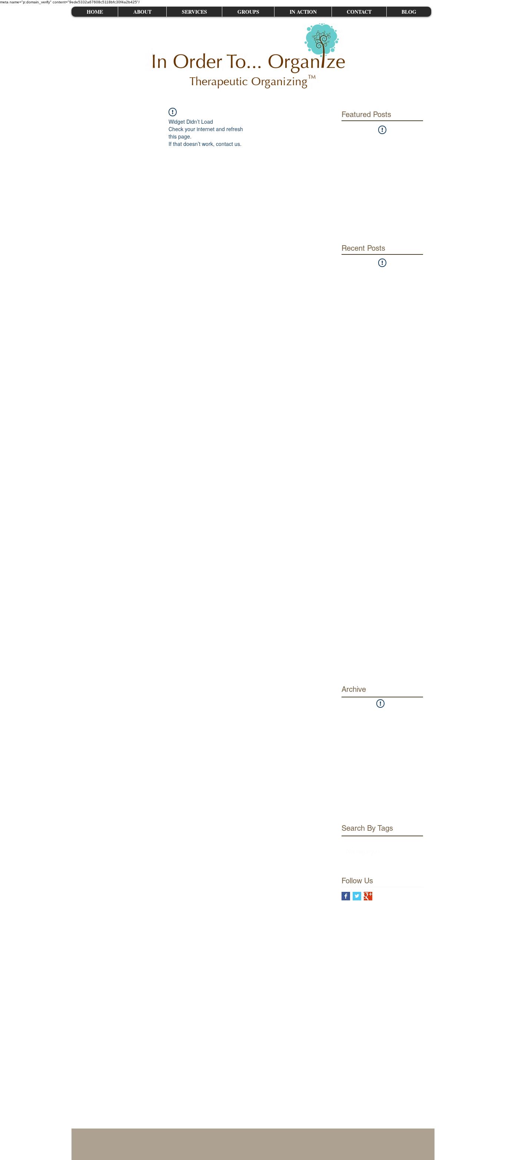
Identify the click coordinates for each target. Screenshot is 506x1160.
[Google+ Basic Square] (368, 896)
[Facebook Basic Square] (346, 896)
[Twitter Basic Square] (357, 896)
